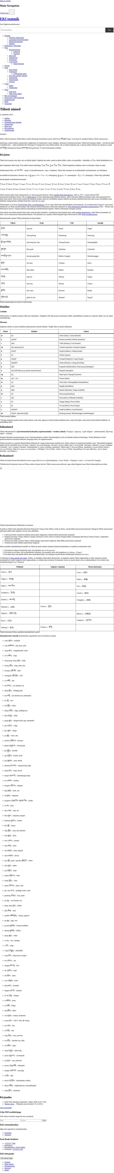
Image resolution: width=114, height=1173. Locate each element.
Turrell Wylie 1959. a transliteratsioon (31, 205)
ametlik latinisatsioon (83, 212)
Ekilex (6, 1170)
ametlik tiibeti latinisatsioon (63, 195)
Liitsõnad (16, 52)
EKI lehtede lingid (6, 1158)
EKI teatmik (9, 19)
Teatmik (7, 1162)
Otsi (109, 30)
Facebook (7, 1133)
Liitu (44, 1120)
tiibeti (31, 197)
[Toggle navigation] (12, 11)
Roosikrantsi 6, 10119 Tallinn (14, 1147)
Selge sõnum (8, 1164)
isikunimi (7, 120)
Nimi (6, 68)
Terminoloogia (9, 1166)
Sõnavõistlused (18, 64)
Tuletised (16, 54)
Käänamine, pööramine (12, 46)
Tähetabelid (13, 78)
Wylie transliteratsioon (89, 214)
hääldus (7, 118)
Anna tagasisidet (6, 1108)
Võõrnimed (13, 72)
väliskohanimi (9, 130)
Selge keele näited (15, 94)
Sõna (6, 48)
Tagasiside (8, 104)
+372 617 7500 (9, 1143)
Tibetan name (9, 1104)
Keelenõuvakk (9, 100)
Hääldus (12, 44)
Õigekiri (7, 36)
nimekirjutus (8, 124)
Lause (6, 84)
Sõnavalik (12, 56)
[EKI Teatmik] (4, 13)
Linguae (12, 82)
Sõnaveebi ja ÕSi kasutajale (14, 98)
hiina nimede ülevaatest (19, 558)
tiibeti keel (8, 126)
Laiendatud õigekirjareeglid (18, 40)
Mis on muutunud (10, 96)
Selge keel (12, 92)
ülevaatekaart (9, 128)
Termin (6, 66)
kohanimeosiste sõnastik (12, 122)
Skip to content (5, 1)
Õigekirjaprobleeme (16, 42)
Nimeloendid (13, 80)
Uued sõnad (13, 62)
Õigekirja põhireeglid (16, 38)
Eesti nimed (13, 70)
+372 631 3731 (17, 1149)
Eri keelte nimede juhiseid (18, 76)
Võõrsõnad (13, 60)
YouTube (7, 1135)
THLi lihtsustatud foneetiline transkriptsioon (83, 207)
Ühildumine (13, 88)
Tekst (6, 90)
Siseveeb (7, 1168)
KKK (6, 102)
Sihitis (11, 86)
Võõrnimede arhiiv (20, 74)
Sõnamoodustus (14, 50)
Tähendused (13, 58)
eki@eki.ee (8, 1145)
